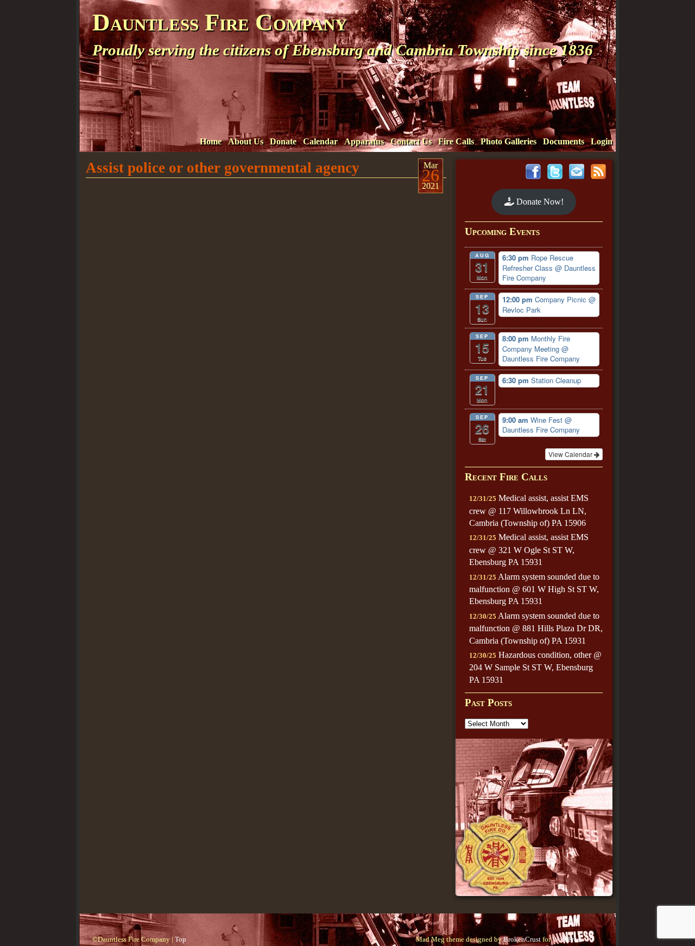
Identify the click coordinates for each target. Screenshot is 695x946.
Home (211, 141)
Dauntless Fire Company (219, 22)
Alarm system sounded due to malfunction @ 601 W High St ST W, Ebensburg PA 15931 (534, 589)
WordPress (567, 939)
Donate (283, 141)
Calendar (320, 141)
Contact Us (411, 141)
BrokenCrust (522, 939)
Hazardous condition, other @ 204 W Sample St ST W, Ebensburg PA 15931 (535, 667)
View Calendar (571, 454)
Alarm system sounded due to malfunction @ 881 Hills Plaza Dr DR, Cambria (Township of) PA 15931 (536, 628)
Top (180, 939)
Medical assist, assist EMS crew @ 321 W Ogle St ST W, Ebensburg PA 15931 (529, 549)
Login (601, 141)
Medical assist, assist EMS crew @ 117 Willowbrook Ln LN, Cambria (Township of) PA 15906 (529, 510)
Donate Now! (539, 201)
